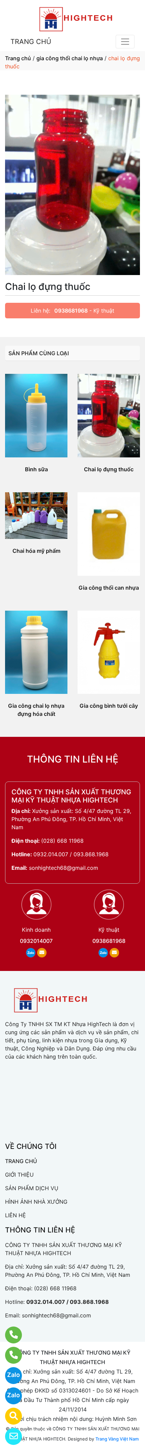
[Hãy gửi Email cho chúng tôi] (9, 1436)
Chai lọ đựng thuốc (109, 469)
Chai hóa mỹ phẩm (36, 550)
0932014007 (36, 940)
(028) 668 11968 (62, 840)
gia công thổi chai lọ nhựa (69, 58)
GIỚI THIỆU (19, 1174)
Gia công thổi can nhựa (109, 587)
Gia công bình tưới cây (109, 705)
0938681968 (71, 310)
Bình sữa (36, 469)
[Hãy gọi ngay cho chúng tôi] (9, 1355)
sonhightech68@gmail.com (63, 867)
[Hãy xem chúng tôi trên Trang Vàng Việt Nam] (9, 1416)
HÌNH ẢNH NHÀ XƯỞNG (36, 1201)
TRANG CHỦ (30, 42)
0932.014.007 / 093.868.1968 (71, 854)
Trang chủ (18, 58)
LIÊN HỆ (15, 1215)
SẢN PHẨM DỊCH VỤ (31, 1188)
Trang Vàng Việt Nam (117, 1439)
